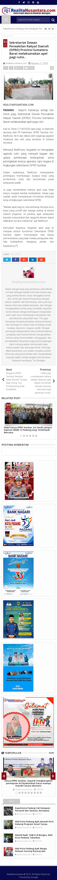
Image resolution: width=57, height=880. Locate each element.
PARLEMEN (15, 254)
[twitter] (24, 2)
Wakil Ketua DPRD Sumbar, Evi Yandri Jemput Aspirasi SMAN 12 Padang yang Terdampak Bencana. (28, 430)
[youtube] (38, 2)
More (51, 753)
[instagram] (28, 2)
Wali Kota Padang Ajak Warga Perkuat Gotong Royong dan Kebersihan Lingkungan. (31, 851)
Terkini (11, 801)
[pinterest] (33, 2)
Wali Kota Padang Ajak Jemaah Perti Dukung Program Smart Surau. (34, 823)
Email (30, 68)
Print (19, 68)
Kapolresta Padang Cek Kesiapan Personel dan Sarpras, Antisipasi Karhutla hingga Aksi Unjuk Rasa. (32, 811)
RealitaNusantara (15, 874)
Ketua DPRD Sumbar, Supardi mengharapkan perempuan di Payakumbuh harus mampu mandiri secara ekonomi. (29, 783)
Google (34, 877)
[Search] (53, 19)
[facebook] (19, 2)
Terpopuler (12, 753)
